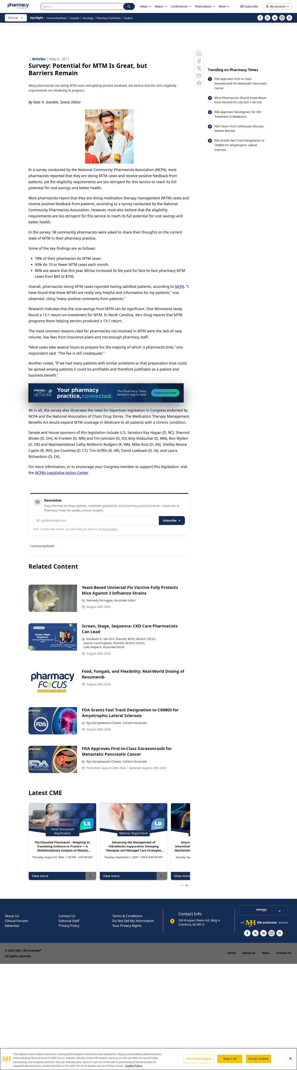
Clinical (13, 18)
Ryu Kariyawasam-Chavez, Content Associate (116, 723)
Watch (159, 6)
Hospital (74, 18)
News (266, 953)
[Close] (290, 1058)
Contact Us (67, 916)
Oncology (88, 18)
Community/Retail (56, 18)
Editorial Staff (69, 921)
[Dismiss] (179, 388)
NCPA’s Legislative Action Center (61, 472)
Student (128, 18)
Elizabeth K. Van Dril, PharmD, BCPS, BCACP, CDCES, (121, 639)
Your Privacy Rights (127, 925)
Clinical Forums (16, 921)
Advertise (12, 925)
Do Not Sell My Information (133, 921)
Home (231, 953)
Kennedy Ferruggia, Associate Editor (111, 600)
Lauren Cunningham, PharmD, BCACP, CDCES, (114, 643)
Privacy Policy (69, 925)
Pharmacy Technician (108, 18)
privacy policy (109, 529)
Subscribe (169, 520)
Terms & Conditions (127, 916)
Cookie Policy (133, 1066)
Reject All (229, 1058)
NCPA (179, 286)
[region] (148, 1059)
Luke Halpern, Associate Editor (104, 647)
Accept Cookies (259, 1058)
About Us (12, 916)
